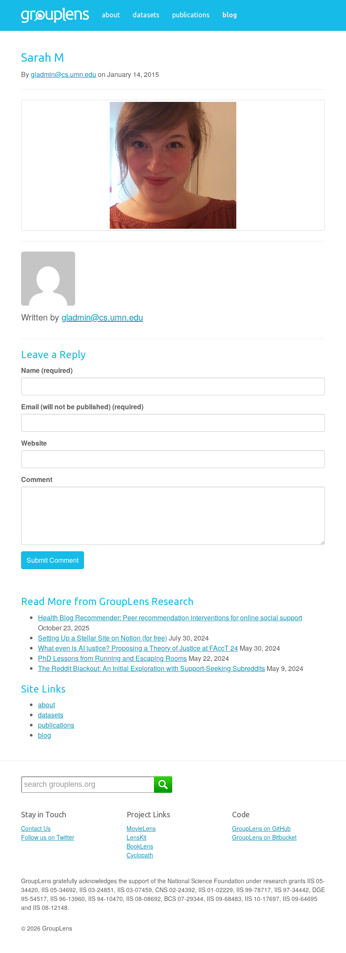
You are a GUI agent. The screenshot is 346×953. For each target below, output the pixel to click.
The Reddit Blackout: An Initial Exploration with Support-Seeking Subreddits (151, 668)
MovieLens (141, 828)
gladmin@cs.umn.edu (63, 74)
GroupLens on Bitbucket (264, 837)
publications (191, 15)
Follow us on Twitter (47, 837)
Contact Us (36, 828)
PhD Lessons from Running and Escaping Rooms (112, 658)
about (111, 15)
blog (229, 15)
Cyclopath (140, 855)
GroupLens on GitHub (261, 828)
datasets (145, 15)
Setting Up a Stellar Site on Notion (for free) (102, 638)
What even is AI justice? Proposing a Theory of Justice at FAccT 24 (138, 648)
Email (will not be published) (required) (82, 406)
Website (34, 443)
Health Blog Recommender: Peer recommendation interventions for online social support (170, 617)
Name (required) (47, 370)
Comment (36, 479)
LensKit (136, 837)
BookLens (140, 846)
